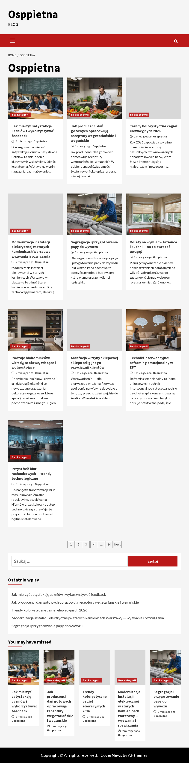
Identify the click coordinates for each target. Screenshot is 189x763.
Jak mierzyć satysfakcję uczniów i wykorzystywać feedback (32, 131)
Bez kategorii (21, 114)
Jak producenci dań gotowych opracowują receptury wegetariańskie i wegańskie (93, 133)
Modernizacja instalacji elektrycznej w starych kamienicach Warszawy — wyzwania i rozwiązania (33, 249)
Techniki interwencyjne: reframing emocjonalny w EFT (151, 362)
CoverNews (111, 755)
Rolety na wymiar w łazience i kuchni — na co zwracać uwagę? (153, 247)
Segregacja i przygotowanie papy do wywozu (94, 244)
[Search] (176, 41)
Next (117, 544)
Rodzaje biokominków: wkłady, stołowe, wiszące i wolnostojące (34, 362)
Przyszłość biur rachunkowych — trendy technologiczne (31, 473)
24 (109, 544)
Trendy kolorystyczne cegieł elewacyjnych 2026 (153, 128)
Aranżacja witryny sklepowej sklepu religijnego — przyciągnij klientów (94, 362)
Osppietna (33, 14)
